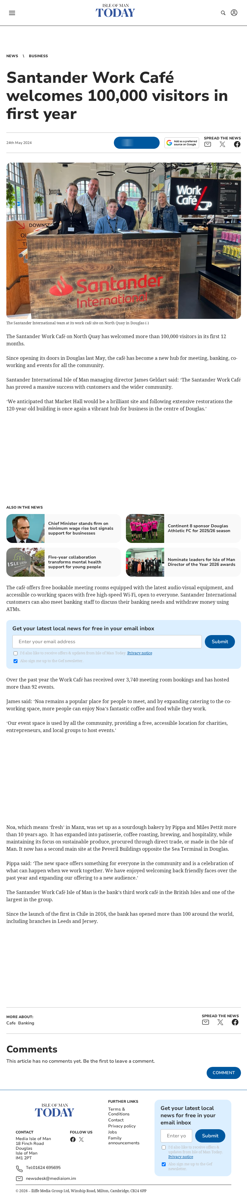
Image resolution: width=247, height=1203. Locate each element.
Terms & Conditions (119, 1111)
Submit (220, 641)
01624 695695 (47, 1167)
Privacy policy (122, 1126)
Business (38, 56)
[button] (12, 13)
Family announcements (123, 1140)
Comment (224, 1073)
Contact (116, 1120)
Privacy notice (139, 653)
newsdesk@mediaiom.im (51, 1178)
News (12, 56)
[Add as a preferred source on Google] (181, 142)
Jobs (112, 1132)
